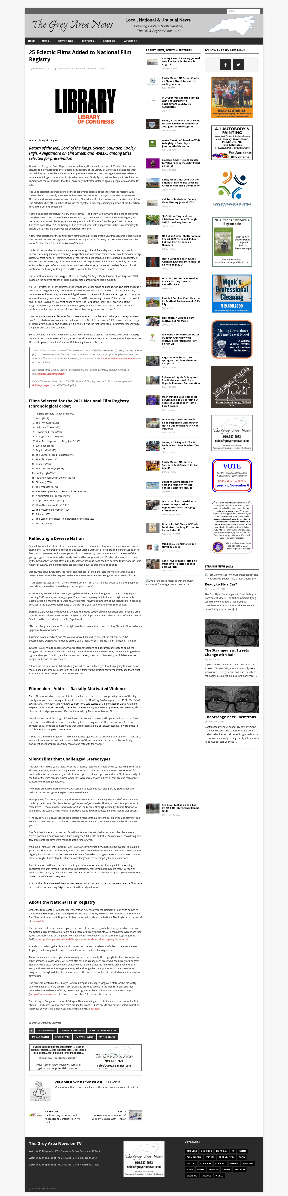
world (219, 1175)
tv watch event (84, 1037)
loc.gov (95, 1008)
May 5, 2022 (169, 288)
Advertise (130, 41)
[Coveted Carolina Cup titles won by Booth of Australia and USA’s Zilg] (153, 302)
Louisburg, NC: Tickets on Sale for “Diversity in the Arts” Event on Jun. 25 (181, 162)
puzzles (213, 1169)
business (192, 1151)
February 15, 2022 (172, 815)
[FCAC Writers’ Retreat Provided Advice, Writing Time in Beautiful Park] (153, 282)
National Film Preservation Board (119, 358)
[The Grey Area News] (144, 35)
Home (31, 41)
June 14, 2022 (170, 130)
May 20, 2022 (170, 206)
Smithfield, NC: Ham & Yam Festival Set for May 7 (178, 319)
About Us (109, 41)
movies (94, 68)
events (242, 1151)
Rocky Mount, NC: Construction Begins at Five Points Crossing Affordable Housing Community (181, 182)
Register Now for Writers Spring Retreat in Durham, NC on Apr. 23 (179, 360)
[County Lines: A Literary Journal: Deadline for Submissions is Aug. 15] (153, 62)
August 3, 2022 (170, 68)
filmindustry (226, 1157)
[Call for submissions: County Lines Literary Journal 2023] (153, 203)
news (190, 1169)
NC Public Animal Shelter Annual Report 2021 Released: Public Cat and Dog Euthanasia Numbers (181, 240)
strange (206, 1175)
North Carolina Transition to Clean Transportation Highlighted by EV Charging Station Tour (179, 506)
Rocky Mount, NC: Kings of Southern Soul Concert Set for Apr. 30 (180, 465)
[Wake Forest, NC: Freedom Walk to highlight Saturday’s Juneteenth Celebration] (153, 144)
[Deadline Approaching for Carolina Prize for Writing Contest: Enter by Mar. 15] (153, 485)
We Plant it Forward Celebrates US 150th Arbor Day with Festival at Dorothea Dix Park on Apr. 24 (181, 339)
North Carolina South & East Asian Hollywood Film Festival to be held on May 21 (181, 261)
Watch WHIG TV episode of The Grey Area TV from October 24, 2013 (63, 1157)
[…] (235, 609)
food (242, 1157)
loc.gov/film (38, 921)
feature (210, 1157)
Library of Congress (72, 1030)
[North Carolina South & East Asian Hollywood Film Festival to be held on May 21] (153, 262)
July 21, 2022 (169, 88)
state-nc (192, 1175)
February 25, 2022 (172, 514)
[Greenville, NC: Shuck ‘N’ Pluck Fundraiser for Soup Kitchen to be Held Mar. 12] (153, 528)
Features (88, 41)
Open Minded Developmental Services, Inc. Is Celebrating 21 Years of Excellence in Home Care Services (180, 401)
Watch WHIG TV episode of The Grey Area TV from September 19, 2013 (64, 1151)
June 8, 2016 (213, 659)
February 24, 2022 (172, 534)
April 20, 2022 (170, 347)
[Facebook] (225, 64)
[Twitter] (238, 64)
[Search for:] (243, 11)
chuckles (206, 1151)
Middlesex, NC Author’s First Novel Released (179, 545)
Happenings (65, 41)
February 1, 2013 (216, 721)
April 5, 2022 (169, 432)
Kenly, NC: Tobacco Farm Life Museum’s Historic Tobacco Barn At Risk (179, 563)
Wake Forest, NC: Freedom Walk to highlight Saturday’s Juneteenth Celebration (181, 143)
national (103, 68)
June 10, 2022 (170, 170)
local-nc (220, 1163)
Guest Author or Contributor (71, 68)
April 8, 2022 (169, 410)
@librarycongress (41, 385)
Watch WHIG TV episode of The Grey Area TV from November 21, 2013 (64, 1164)
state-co (240, 1169)
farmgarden (194, 1157)
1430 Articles (113, 1081)
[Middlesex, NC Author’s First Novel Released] (153, 547)
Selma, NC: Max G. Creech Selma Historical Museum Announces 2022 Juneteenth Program (181, 123)
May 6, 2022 (169, 268)
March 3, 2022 (170, 491)
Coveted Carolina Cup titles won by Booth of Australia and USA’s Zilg (181, 301)
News (45, 41)
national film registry (103, 1030)
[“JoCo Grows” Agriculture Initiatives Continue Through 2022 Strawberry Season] (153, 220)
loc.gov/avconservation (43, 994)
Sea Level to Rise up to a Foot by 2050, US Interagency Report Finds (180, 808)
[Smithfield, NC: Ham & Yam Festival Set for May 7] (153, 321)
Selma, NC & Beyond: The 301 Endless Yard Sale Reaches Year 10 (181, 445)
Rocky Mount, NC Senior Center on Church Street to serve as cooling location (180, 81)
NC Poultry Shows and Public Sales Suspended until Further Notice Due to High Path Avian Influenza (180, 424)
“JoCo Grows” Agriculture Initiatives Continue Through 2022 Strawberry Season (179, 219)
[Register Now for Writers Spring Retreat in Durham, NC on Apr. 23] (153, 361)
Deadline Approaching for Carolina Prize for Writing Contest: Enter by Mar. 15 (177, 484)
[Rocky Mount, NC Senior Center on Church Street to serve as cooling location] (153, 82)
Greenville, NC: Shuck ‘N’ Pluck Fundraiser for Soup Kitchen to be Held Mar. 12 (180, 527)
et (233, 1151)
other (200, 1169)
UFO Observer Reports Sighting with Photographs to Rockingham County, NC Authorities (180, 102)
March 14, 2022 (171, 452)
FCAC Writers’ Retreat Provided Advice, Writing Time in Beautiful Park (180, 281)
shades (226, 1169)
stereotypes (62, 1037)
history (191, 1163)
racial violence (40, 1037)
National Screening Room (50, 373)
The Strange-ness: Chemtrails (230, 717)
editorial (221, 1151)
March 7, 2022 (170, 472)
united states (107, 1037)
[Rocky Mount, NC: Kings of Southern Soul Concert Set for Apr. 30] (153, 466)
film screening (46, 1030)
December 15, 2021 (42, 68)
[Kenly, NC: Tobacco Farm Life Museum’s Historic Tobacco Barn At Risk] (153, 564)
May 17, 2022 (170, 226)
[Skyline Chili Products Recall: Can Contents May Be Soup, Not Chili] (172, 582)
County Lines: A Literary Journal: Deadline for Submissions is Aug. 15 (181, 61)
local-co (205, 1163)
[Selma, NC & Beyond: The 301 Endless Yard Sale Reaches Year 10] (153, 446)
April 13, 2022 (170, 367)
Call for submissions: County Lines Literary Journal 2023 (179, 201)
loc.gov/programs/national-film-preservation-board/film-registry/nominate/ (83, 939)
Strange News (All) (219, 566)
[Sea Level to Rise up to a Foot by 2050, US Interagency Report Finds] (153, 809)
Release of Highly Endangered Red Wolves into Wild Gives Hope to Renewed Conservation (181, 380)
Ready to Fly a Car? (221, 584)
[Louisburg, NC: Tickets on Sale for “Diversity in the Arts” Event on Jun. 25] (153, 163)
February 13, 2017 (216, 588)
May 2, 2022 (169, 324)
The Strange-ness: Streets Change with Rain (227, 652)
